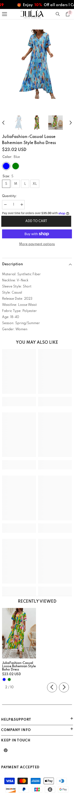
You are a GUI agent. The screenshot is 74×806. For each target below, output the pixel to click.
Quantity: (9, 196)
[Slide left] (52, 687)
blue (4, 679)
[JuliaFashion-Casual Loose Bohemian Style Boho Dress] (19, 633)
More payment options (37, 244)
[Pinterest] (5, 750)
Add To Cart (37, 221)
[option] (37, 64)
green (9, 679)
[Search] (57, 14)
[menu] (4, 14)
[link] (19, 398)
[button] (3, 123)
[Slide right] (64, 687)
